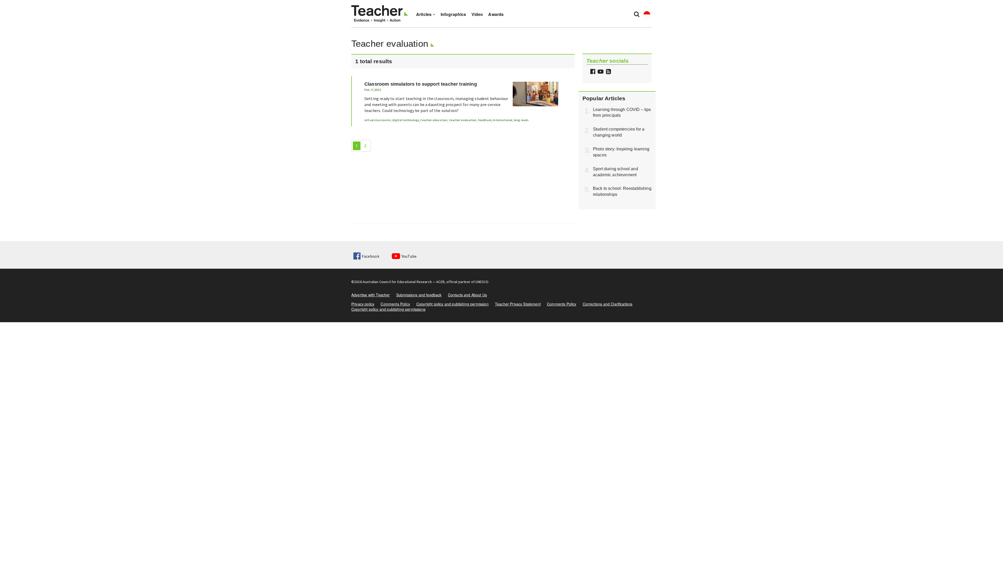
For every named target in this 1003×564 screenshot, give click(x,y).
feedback (485, 120)
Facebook (370, 256)
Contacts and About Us (467, 294)
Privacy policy (362, 304)
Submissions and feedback (419, 294)
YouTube (409, 256)
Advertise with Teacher (370, 294)
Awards (496, 14)
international (502, 120)
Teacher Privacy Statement (518, 304)
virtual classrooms (377, 120)
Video (477, 14)
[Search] (636, 14)
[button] (608, 72)
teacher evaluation (463, 120)
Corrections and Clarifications (608, 304)
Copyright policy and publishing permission (452, 304)
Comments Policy (395, 304)
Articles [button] (424, 14)
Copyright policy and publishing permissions (388, 309)
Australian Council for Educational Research (397, 281)
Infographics (453, 14)
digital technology (405, 120)
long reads (521, 120)
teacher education (433, 120)
